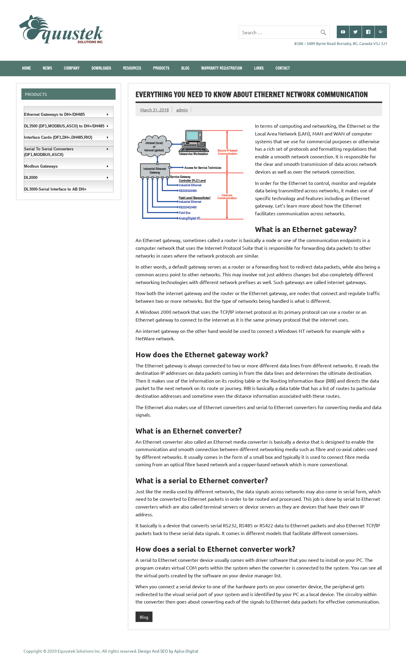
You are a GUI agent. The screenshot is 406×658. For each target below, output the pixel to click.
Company (72, 68)
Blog (185, 68)
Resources (132, 68)
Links (259, 68)
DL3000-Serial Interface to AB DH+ (55, 189)
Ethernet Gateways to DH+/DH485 (54, 114)
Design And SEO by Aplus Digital (168, 651)
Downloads (101, 68)
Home (26, 68)
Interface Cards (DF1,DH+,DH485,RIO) (58, 137)
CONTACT (283, 68)
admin (182, 109)
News (47, 68)
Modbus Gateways (41, 166)
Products (161, 68)
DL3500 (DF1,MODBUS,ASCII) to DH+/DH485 (64, 126)
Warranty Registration (221, 68)
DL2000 (30, 177)
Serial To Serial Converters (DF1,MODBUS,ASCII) (48, 152)
